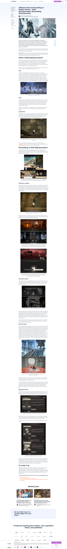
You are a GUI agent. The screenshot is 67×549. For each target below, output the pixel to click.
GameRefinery (13, 1)
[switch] (25, 547)
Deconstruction (13, 19)
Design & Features (13, 7)
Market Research (13, 8)
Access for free (57, 1)
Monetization (12, 23)
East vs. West (12, 9)
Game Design (33, 16)
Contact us (36, 1)
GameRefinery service (22, 145)
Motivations (12, 24)
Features (30, 16)
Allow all (56, 542)
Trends (15, 25)
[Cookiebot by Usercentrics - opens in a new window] (9, 547)
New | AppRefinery (41, 1)
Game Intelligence (28, 1)
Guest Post (12, 11)
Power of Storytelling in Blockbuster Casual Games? (28, 478)
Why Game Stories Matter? (24, 477)
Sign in (63, 1)
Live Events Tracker (22, 1)
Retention (12, 25)
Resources (32, 1)
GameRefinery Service (14, 10)
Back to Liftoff (65, 0)
